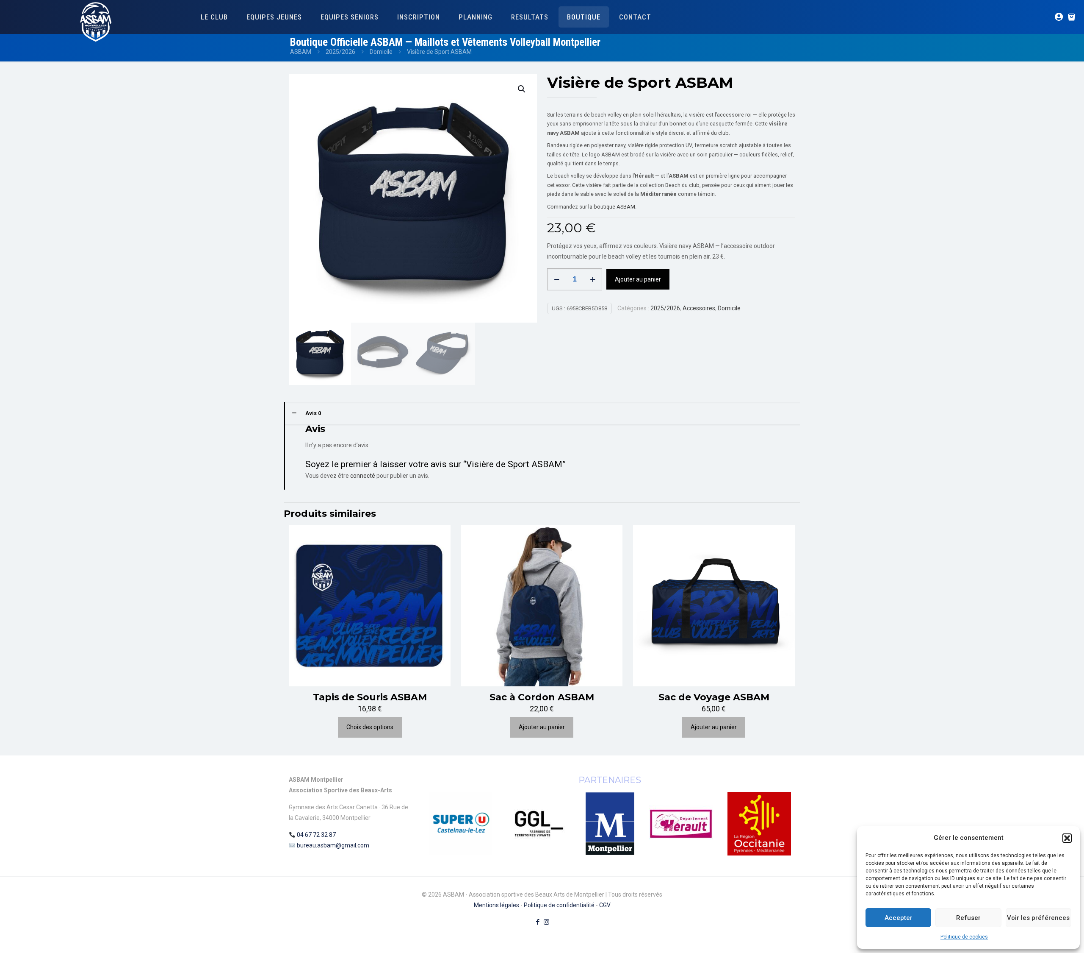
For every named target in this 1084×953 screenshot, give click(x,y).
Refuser (968, 918)
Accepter (899, 918)
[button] (1067, 838)
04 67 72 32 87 (316, 834)
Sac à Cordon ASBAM (541, 697)
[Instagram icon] (546, 922)
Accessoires (699, 308)
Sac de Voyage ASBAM (713, 697)
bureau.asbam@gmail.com (333, 845)
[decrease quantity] (556, 279)
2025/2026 (340, 51)
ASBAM (300, 51)
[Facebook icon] (537, 922)
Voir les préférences (1038, 918)
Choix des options (369, 727)
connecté (362, 475)
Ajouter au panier (638, 279)
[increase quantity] (592, 279)
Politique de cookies (964, 937)
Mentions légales (496, 905)
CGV (605, 905)
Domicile (381, 51)
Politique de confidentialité (559, 905)
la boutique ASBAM (611, 206)
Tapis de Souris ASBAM (370, 697)
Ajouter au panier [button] (542, 727)
